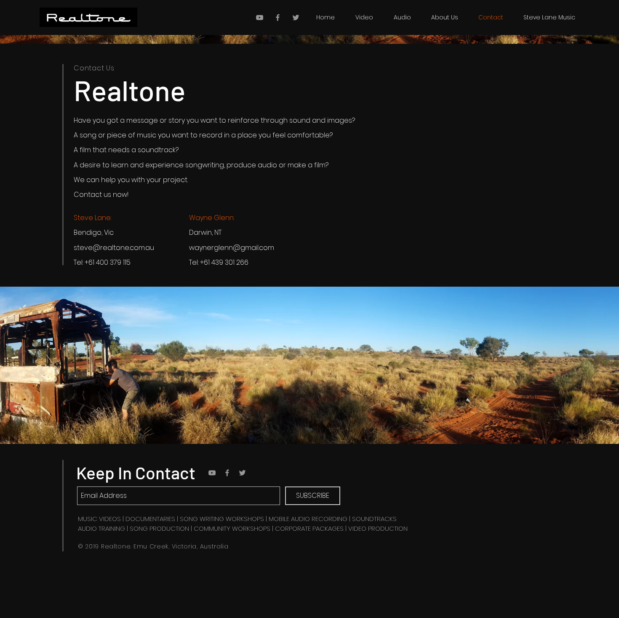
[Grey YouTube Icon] (259, 17)
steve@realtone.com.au (114, 248)
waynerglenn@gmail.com (231, 248)
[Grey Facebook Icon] (277, 17)
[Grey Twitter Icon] (295, 17)
